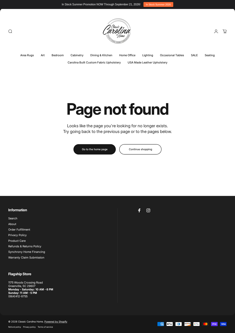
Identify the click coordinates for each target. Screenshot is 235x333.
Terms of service (45, 327)
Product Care (17, 240)
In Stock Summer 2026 (158, 4)
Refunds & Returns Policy (24, 246)
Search (12, 218)
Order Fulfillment (19, 229)
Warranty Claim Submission (26, 257)
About (12, 224)
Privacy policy (29, 327)
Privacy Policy (17, 235)
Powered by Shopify (55, 321)
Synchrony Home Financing (26, 252)
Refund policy (14, 327)
